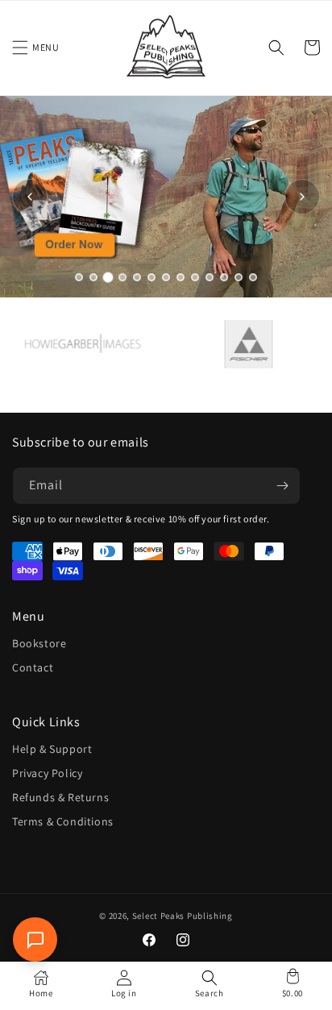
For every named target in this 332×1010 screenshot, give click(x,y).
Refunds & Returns (60, 797)
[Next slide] (302, 196)
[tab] (79, 277)
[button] (20, 47)
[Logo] (73, 344)
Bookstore (39, 643)
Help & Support (52, 749)
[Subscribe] (282, 486)
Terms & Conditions (63, 821)
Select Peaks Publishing (182, 915)
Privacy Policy (47, 773)
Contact (32, 667)
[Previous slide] (30, 196)
